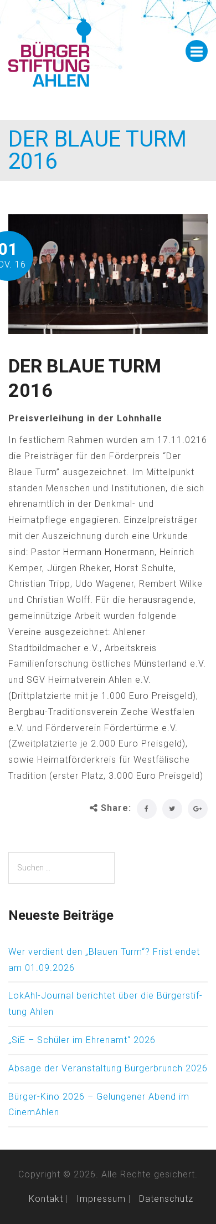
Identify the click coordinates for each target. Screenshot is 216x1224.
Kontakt (46, 1198)
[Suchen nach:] (61, 868)
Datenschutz (166, 1198)
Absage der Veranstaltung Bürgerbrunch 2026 (108, 1068)
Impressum (101, 1198)
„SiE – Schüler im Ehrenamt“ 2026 (82, 1040)
